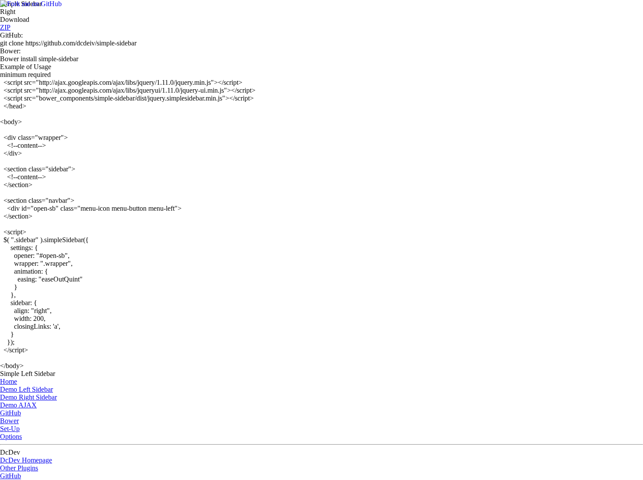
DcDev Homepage (26, 460)
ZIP (5, 27)
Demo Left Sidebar (26, 389)
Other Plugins (19, 468)
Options (11, 436)
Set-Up (10, 428)
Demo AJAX (18, 405)
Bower (9, 420)
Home (8, 381)
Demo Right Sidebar (28, 397)
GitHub (10, 413)
